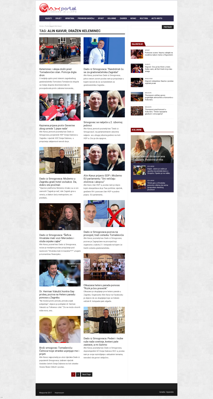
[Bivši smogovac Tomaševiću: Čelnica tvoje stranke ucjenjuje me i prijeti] (60, 329)
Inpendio (170, 392)
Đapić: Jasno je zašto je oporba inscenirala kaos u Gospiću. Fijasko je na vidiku (158, 171)
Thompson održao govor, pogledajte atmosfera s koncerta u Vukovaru (159, 97)
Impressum (59, 393)
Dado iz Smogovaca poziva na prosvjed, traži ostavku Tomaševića (104, 233)
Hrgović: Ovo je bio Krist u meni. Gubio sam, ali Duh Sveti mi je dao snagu (158, 69)
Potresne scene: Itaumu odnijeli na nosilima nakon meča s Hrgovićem (159, 54)
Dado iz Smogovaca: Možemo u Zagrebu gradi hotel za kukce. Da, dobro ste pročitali (58, 181)
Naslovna (149, 78)
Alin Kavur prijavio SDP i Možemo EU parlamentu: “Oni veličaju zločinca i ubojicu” (103, 178)
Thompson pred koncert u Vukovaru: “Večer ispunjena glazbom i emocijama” (156, 111)
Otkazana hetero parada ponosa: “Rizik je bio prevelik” (102, 287)
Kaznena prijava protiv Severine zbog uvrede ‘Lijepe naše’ (57, 127)
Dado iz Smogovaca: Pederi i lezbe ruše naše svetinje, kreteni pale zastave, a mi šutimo (103, 341)
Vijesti (48, 18)
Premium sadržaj (86, 18)
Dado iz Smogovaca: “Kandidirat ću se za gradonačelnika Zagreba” (104, 71)
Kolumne (112, 18)
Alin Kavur (57, 31)
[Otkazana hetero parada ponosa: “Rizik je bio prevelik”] (104, 266)
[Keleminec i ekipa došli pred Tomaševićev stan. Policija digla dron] (60, 50)
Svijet (58, 18)
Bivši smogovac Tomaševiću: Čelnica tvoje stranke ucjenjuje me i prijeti (59, 350)
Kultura (144, 18)
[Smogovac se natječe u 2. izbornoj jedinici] (104, 104)
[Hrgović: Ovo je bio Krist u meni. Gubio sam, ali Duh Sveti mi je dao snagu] (137, 68)
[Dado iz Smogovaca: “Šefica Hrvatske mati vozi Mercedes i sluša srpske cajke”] (60, 216)
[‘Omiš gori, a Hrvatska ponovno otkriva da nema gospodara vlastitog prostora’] (139, 184)
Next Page (86, 374)
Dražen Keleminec (84, 31)
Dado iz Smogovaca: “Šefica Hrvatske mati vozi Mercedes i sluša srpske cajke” (56, 238)
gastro (44, 24)
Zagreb (123, 18)
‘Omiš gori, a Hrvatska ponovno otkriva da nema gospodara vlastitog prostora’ (157, 186)
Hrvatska (69, 18)
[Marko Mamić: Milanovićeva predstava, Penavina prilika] (152, 149)
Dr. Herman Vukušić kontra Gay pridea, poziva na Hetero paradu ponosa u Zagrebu (57, 294)
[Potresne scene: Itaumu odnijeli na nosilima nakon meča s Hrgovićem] (137, 54)
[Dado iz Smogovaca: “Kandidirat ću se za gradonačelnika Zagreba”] (104, 50)
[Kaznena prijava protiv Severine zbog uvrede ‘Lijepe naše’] (60, 107)
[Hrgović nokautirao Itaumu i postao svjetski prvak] (137, 82)
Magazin (148, 93)
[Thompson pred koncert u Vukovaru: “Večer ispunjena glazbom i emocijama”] (137, 110)
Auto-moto (156, 18)
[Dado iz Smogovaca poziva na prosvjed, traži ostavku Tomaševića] (104, 213)
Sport (101, 18)
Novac (133, 18)
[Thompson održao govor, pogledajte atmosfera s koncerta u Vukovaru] (137, 96)
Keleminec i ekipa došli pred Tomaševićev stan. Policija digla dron (57, 72)
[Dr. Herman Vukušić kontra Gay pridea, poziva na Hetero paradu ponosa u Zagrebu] (60, 273)
